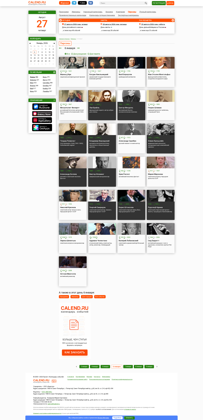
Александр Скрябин (127, 141)
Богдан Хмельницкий (98, 74)
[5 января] (60, 48)
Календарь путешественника (102, 15)
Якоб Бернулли (125, 74)
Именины (76, 12)
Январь (32, 77)
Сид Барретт (153, 241)
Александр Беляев (68, 174)
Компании (120, 12)
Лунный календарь (147, 12)
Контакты (97, 376)
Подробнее (117, 418)
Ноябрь (45, 88)
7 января (128, 367)
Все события (99, 297)
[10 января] (157, 366)
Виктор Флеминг (96, 174)
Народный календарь (92, 12)
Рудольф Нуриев (155, 207)
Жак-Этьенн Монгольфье (159, 74)
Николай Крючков (68, 207)
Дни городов (87, 297)
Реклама (89, 376)
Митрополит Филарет (70, 108)
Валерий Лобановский (128, 241)
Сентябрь (46, 83)
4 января (95, 367)
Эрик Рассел (124, 174)
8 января (138, 367)
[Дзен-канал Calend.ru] (82, 3)
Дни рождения (79, 54)
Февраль (33, 80)
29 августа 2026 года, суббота (153, 24)
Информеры (106, 376)
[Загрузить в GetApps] (42, 128)
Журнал (64, 2)
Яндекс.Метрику (103, 418)
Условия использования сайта (77, 379)
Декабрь (46, 91)
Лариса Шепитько (68, 241)
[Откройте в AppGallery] (42, 120)
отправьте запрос (130, 409)
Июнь (32, 91)
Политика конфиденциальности (122, 379)
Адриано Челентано (98, 241)
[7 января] (78, 48)
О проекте (70, 376)
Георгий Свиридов (97, 207)
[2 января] (76, 366)
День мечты (105, 27)
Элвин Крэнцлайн (156, 141)
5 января (105, 367)
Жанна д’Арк (65, 74)
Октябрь (46, 85)
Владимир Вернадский (99, 141)
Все (68, 54)
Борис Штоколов (126, 207)
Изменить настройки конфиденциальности (47, 413)
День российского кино (71, 27)
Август (45, 80)
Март (32, 83)
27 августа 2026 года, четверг (76, 24)
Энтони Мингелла (68, 274)
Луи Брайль (94, 108)
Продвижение (80, 376)
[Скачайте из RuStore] (42, 107)
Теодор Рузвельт (67, 141)
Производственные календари (72, 15)
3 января (84, 367)
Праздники (64, 12)
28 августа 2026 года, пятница (115, 24)
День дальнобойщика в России (151, 27)
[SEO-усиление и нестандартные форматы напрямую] (75, 358)
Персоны (132, 12)
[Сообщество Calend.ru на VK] (90, 3)
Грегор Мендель (126, 108)
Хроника (109, 12)
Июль (45, 77)
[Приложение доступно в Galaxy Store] (42, 114)
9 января (149, 367)
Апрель (32, 85)
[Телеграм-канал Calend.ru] (74, 3)
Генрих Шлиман (155, 108)
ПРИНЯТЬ (129, 418)
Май (31, 88)
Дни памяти (95, 54)
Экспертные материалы (128, 15)
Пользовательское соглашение (99, 379)
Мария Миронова (155, 174)
